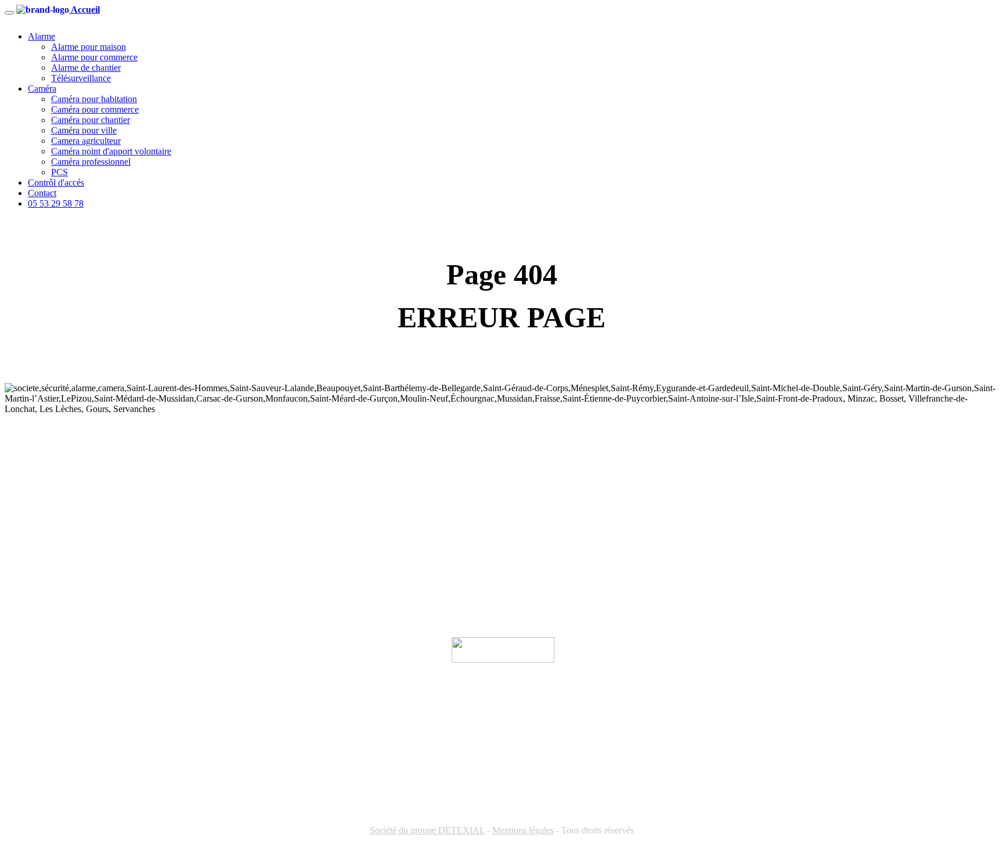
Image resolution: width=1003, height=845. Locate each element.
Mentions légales (523, 830)
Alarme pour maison (88, 47)
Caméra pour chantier (90, 120)
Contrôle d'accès (35, 597)
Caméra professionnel (91, 162)
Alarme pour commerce (94, 57)
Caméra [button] (42, 88)
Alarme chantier (35, 505)
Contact (42, 193)
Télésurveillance (81, 78)
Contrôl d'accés (56, 182)
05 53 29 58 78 (56, 203)
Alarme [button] (41, 36)
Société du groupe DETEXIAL (427, 830)
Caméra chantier (34, 560)
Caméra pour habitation (94, 99)
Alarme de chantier (86, 68)
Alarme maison (32, 467)
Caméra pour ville (84, 130)
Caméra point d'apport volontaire (111, 151)
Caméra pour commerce (95, 109)
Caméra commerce (39, 542)
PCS (59, 172)
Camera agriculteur (86, 141)
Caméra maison (33, 523)
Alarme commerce (38, 486)
